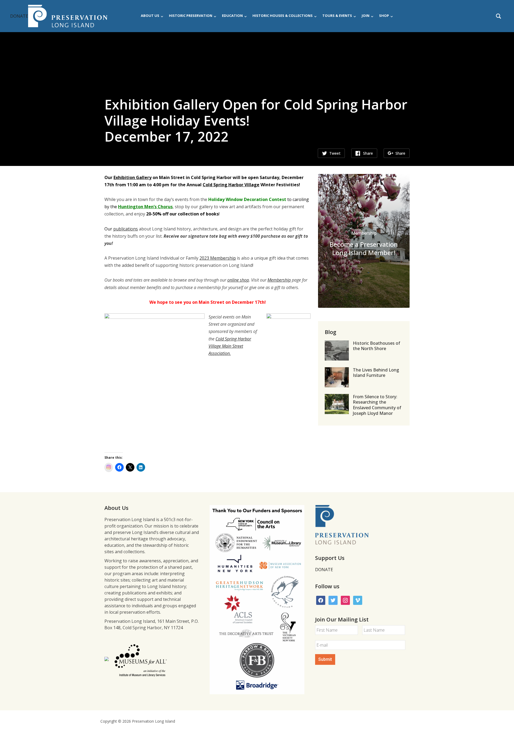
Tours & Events (337, 15)
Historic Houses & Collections (282, 15)
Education (232, 15)
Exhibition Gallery (133, 177)
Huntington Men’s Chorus (145, 207)
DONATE (19, 16)
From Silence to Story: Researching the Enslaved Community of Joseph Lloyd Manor (377, 405)
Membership (279, 280)
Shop (384, 15)
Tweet (335, 153)
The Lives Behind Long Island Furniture (376, 372)
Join (365, 15)
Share (368, 153)
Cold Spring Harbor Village (231, 185)
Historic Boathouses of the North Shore (376, 346)
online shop (238, 280)
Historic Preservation (190, 15)
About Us (150, 15)
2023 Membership (217, 258)
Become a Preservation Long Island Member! (364, 248)
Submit (325, 659)
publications (125, 229)
